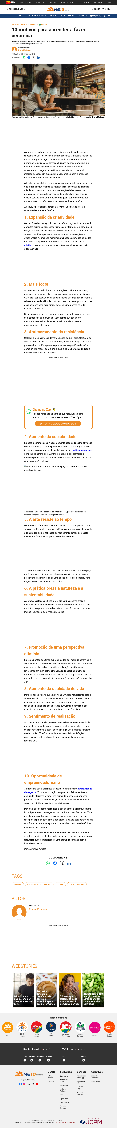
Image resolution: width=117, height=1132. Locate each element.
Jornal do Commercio (95, 1077)
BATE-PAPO (98, 2)
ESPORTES (82, 16)
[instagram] (95, 15)
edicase (60, 884)
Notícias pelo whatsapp (81, 1077)
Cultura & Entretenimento (39, 884)
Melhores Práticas (63, 1090)
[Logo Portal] (58, 9)
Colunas (51, 1081)
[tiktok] (104, 15)
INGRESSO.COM (25, 2)
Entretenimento (77, 884)
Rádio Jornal (95, 1081)
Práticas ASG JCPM (64, 1080)
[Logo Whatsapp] (23, 58)
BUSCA (86, 2)
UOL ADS (70, 2)
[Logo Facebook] (28, 58)
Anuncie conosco (80, 1093)
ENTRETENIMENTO (67, 16)
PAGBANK (45, 2)
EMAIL (109, 2)
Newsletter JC (81, 1082)
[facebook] (91, 15)
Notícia (43, 25)
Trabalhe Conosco (63, 1107)
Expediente (64, 1099)
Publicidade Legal (81, 1088)
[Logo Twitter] (33, 58)
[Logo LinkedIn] (38, 58)
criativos (28, 245)
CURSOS (53, 2)
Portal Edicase (24, 50)
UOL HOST (36, 2)
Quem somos (64, 1076)
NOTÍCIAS (53, 16)
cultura (17, 884)
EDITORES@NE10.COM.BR (65, 1122)
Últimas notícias (50, 1077)
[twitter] (100, 15)
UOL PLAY (61, 2)
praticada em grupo (82, 450)
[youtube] (109, 15)
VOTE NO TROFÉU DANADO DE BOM (32, 16)
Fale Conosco (64, 1102)
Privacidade (64, 1085)
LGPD (62, 1095)
